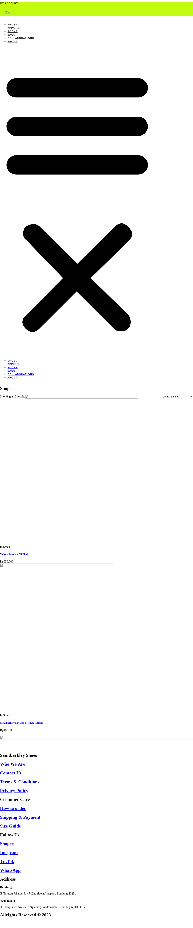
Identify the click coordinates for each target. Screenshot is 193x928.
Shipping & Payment (20, 817)
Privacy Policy (14, 790)
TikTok (7, 861)
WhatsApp (10, 870)
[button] (77, 201)
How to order (13, 808)
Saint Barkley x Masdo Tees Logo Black (21, 722)
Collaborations (21, 38)
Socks (13, 31)
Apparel (14, 28)
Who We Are (12, 764)
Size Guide (10, 826)
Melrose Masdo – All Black (14, 554)
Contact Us (10, 772)
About (13, 41)
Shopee (7, 843)
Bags (11, 34)
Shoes (12, 24)
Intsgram (9, 852)
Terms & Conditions (19, 781)
